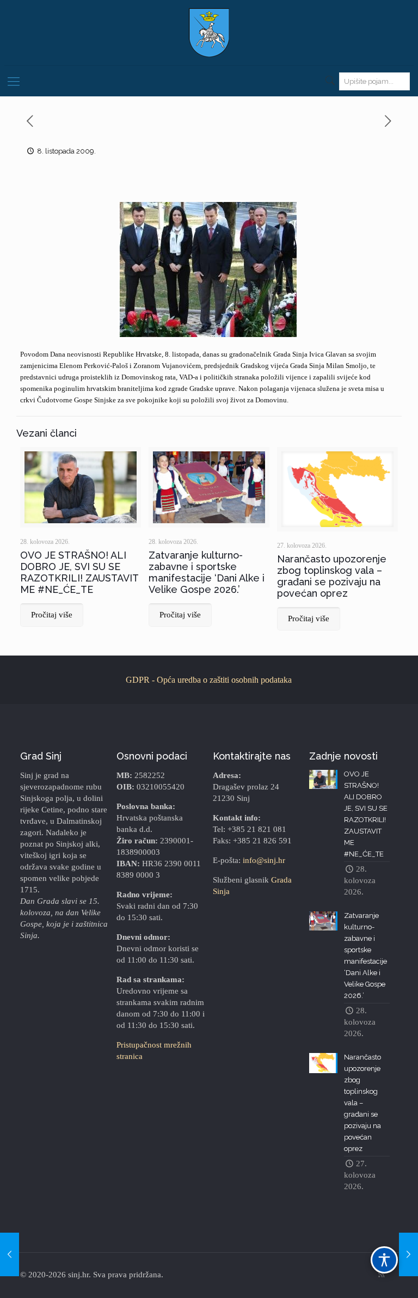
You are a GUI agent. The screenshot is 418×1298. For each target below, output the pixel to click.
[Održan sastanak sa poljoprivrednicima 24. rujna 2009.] (9, 1254)
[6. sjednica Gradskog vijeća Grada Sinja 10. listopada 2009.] (408, 1254)
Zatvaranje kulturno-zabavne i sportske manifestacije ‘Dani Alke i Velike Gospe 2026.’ (207, 572)
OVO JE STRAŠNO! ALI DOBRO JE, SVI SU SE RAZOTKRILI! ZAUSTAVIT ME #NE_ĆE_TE (79, 572)
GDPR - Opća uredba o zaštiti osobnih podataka (209, 679)
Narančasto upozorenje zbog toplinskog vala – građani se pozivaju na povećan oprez (331, 576)
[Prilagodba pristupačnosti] (384, 1259)
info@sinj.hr (264, 860)
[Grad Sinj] (209, 32)
